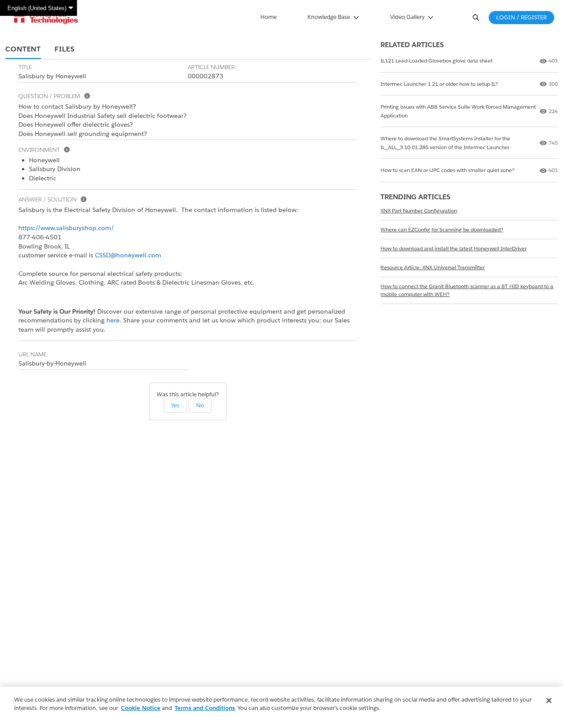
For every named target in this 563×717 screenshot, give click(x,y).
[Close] (549, 700)
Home (268, 17)
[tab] (23, 49)
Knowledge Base (328, 17)
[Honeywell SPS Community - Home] (46, 18)
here (113, 320)
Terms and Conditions (205, 708)
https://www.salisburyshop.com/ (66, 228)
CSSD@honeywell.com (128, 255)
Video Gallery (407, 17)
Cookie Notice (141, 708)
